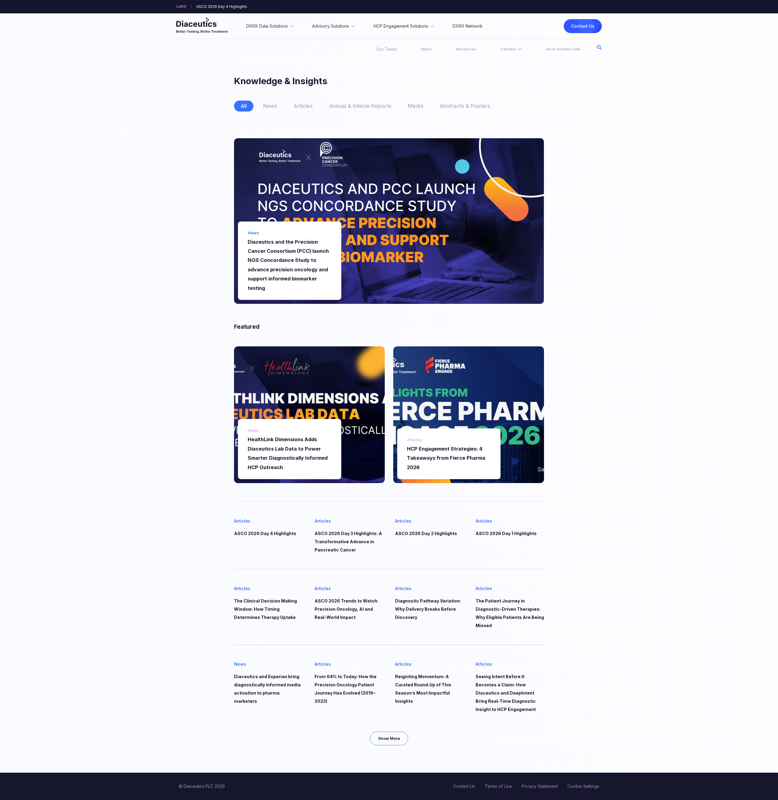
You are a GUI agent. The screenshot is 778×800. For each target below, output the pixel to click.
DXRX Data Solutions (267, 26)
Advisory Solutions (330, 26)
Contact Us (582, 26)
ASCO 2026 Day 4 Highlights (221, 7)
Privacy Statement (540, 786)
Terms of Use (498, 786)
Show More (389, 738)
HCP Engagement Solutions (401, 26)
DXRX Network (468, 26)
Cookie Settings (583, 786)
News (426, 48)
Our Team (386, 49)
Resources (466, 48)
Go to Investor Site (563, 48)
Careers (508, 48)
